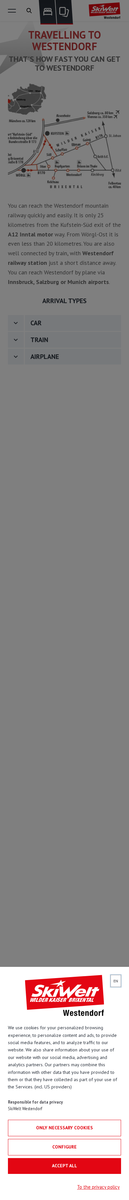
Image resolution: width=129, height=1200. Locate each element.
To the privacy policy (98, 1187)
